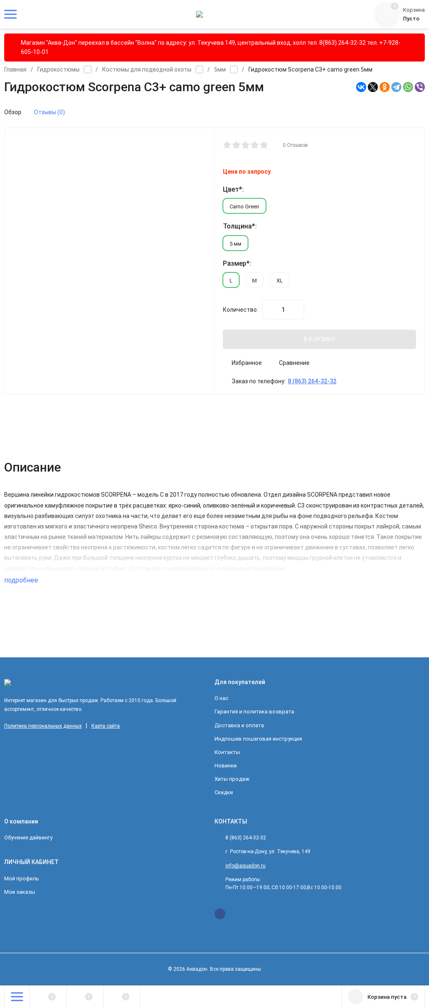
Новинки (225, 765)
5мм (220, 69)
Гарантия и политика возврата (254, 711)
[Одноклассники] (385, 87)
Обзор (12, 112)
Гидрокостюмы (58, 69)
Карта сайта (105, 726)
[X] (373, 87)
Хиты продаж (231, 779)
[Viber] (420, 87)
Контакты (227, 752)
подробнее (22, 580)
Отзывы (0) (49, 112)
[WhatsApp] (408, 87)
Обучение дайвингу (28, 837)
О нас (221, 698)
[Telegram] (396, 87)
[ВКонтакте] (361, 87)
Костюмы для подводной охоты (146, 69)
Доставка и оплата (239, 725)
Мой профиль (21, 878)
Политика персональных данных (43, 726)
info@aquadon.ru (245, 866)
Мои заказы (19, 892)
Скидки (223, 792)
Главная (15, 69)
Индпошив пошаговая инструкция (258, 739)
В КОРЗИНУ (320, 339)
